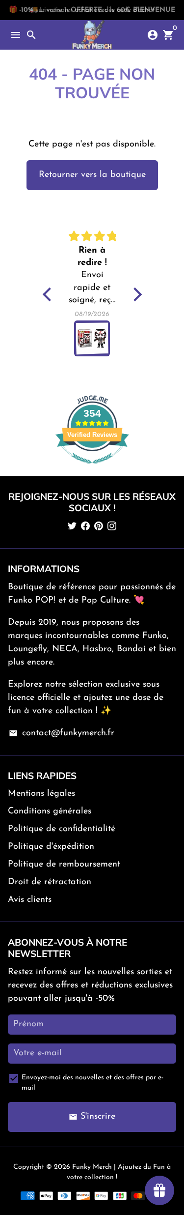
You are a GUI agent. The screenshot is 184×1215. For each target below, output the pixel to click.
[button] (49, 294)
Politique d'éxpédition (51, 846)
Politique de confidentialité (61, 829)
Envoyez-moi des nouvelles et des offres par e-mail (92, 1083)
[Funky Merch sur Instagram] (111, 526)
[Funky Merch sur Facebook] (85, 526)
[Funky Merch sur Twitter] (72, 526)
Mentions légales (41, 793)
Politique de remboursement (64, 864)
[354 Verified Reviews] (92, 469)
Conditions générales (49, 811)
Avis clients (30, 900)
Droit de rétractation (49, 882)
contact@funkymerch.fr (61, 733)
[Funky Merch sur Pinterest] (98, 526)
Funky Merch (92, 1167)
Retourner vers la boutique (92, 175)
